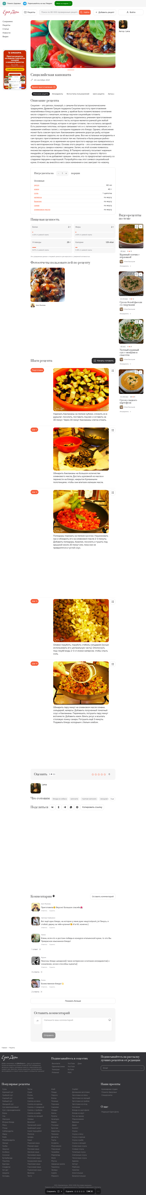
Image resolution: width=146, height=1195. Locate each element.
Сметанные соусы (79, 1155)
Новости (6, 33)
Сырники (55, 1107)
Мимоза (30, 1134)
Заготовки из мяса (80, 1095)
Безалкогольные (79, 1176)
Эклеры (54, 1170)
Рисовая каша (33, 1149)
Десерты (54, 1137)
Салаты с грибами (34, 1110)
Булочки (54, 1128)
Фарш (4, 1134)
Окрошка (6, 1119)
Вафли (54, 1122)
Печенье (54, 1101)
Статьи (6, 29)
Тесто (29, 1176)
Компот (75, 1128)
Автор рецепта (114, 94)
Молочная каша (33, 1158)
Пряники (55, 1134)
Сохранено (8, 21)
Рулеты (54, 1116)
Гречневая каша (34, 1155)
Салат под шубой (34, 1131)
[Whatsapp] (71, 807)
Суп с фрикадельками (11, 1110)
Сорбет (75, 1089)
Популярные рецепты (16, 1084)
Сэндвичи (6, 1167)
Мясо (4, 1125)
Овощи (5, 1143)
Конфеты (55, 1143)
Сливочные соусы (79, 1146)
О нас (104, 1107)
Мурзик (43, 957)
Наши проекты (110, 1084)
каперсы (38, 197)
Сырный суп (7, 1098)
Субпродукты (7, 1131)
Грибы (4, 1146)
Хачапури (55, 1119)
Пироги (54, 1095)
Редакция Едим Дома (110, 1112)
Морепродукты (8, 1140)
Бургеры (5, 1164)
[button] (61, 1191)
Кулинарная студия (109, 1089)
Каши (29, 1140)
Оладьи (54, 1110)
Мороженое (56, 1146)
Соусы (74, 1131)
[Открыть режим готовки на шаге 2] (112, 492)
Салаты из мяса (33, 1101)
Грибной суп (7, 1095)
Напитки (75, 1170)
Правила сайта (50, 1187)
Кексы (53, 1113)
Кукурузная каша (34, 1161)
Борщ (4, 1113)
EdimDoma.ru (21, 1063)
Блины (54, 1098)
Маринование (78, 1119)
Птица (4, 1128)
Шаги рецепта (98, 94)
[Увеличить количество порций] (66, 173)
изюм (36, 189)
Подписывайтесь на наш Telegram (40, 3)
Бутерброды (7, 1158)
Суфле (54, 1173)
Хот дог (5, 1170)
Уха (3, 1116)
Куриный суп (7, 1092)
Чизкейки (55, 1152)
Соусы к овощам (79, 1143)
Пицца (54, 1092)
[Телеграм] (65, 807)
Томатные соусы (79, 1152)
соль (36, 193)
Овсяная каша (33, 1152)
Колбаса (5, 1152)
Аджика (75, 1161)
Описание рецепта (40, 94)
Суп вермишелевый (10, 1107)
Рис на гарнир (78, 1116)
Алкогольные (77, 1173)
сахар (36, 205)
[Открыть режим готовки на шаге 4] (112, 664)
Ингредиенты (57, 94)
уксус (36, 185)
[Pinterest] (77, 807)
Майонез (76, 1167)
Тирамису (55, 1167)
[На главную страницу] (11, 12)
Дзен (80, 1063)
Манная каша (32, 1146)
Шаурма (5, 1173)
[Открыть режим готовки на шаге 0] (112, 370)
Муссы (54, 1161)
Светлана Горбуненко (48, 918)
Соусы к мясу (77, 1134)
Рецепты (6, 25)
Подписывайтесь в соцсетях (69, 1058)
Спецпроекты (106, 1095)
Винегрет (31, 1122)
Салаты (30, 1098)
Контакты (98, 1187)
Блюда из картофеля (80, 1110)
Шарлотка (55, 1131)
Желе (53, 1158)
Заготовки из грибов (80, 1101)
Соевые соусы (78, 1149)
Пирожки (55, 1104)
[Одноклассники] (58, 807)
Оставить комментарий (103, 896)
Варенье (75, 1122)
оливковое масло (42, 209)
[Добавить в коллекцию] (140, 226)
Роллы (30, 1095)
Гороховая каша (34, 1167)
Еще (112, 799)
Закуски (5, 1149)
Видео (5, 36)
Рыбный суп (7, 1101)
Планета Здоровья (14, 3)
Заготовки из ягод (79, 1104)
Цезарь (30, 1137)
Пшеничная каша (34, 1170)
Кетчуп (75, 1164)
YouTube (71, 1063)
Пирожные (55, 1149)
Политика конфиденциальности (66, 1187)
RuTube (71, 1069)
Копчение (76, 1107)
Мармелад (55, 1155)
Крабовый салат (34, 1128)
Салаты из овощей (35, 1116)
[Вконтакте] (52, 807)
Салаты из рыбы (34, 1113)
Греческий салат (34, 1125)
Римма (43, 980)
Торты (53, 1140)
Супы (4, 1089)
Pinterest (55, 1072)
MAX (69, 1072)
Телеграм (56, 1069)
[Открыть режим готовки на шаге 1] (112, 430)
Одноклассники (58, 1066)
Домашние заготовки (81, 1092)
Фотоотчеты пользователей (78, 94)
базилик (38, 201)
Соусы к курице (78, 1137)
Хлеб (53, 1089)
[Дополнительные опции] (98, 1191)
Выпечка (30, 1173)
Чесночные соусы (79, 1158)
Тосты (29, 1089)
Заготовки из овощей (81, 1098)
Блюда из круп (78, 1113)
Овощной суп (7, 1104)
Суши (29, 1092)
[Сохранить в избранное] (136, 226)
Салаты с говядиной (35, 1107)
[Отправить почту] (141, 1068)
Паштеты (6, 1161)
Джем (74, 1125)
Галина (43, 935)
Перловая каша (33, 1164)
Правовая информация (86, 1187)
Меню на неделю (62, 3)
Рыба (4, 1137)
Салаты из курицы (34, 1104)
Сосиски (6, 1155)
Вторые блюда (8, 1122)
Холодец (5, 1176)
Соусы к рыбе (77, 1140)
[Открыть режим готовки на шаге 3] (112, 601)
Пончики (54, 1125)
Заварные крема (58, 1164)
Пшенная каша (33, 1143)
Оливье (30, 1119)
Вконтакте (56, 1063)
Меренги (55, 1176)
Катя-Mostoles (46, 904)
